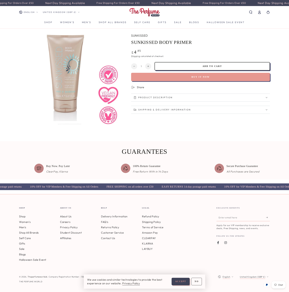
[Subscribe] (268, 217)
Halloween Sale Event (32, 259)
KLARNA (147, 243)
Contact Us (108, 238)
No (197, 281)
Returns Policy (110, 227)
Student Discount (71, 232)
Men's (22, 227)
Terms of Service (153, 227)
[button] (250, 12)
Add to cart (212, 66)
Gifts (22, 243)
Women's (25, 222)
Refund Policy (150, 216)
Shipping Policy (151, 222)
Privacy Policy (69, 227)
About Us (66, 216)
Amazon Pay (150, 232)
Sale (21, 249)
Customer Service (112, 232)
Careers (65, 222)
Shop (22, 216)
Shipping (135, 56)
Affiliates (65, 238)
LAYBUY (147, 249)
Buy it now (200, 77)
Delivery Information (114, 216)
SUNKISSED (139, 35)
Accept (180, 281)
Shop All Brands (29, 232)
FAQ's (104, 222)
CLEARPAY (149, 238)
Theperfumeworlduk (37, 276)
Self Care (25, 238)
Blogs (22, 254)
